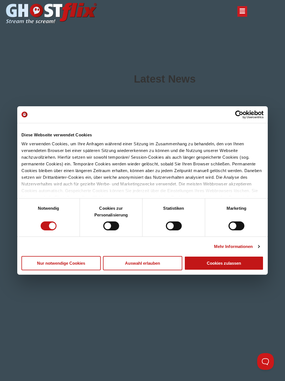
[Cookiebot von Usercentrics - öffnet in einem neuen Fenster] (239, 114)
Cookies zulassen (224, 263)
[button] (242, 11)
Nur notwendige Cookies (61, 263)
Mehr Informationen (233, 246)
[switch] (111, 225)
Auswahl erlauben (142, 263)
